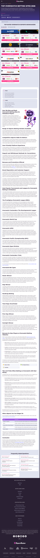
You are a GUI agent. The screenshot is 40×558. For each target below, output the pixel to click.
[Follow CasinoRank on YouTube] (21, 536)
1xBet (20, 484)
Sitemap (35, 556)
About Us (20, 518)
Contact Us (20, 520)
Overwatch (20, 491)
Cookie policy (13, 556)
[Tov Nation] (11, 548)
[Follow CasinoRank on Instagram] (16, 536)
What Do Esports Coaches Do (19, 510)
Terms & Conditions (6, 556)
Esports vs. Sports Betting (20, 508)
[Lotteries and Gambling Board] (5, 548)
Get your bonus (10, 54)
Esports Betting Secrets (20, 512)
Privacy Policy (19, 525)
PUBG (20, 494)
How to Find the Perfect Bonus (19, 506)
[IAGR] (31, 548)
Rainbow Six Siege (19, 496)
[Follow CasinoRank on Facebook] (14, 536)
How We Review (20, 522)
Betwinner (20, 483)
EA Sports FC (20, 498)
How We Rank (19, 523)
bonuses (14, 167)
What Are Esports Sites (20, 505)
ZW (19, 538)
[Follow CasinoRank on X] (19, 536)
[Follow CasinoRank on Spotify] (23, 536)
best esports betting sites (19, 442)
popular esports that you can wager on (8, 416)
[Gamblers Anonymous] (17, 548)
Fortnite (19, 493)
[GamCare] (24, 548)
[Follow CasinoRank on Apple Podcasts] (26, 536)
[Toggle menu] (2, 1)
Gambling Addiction (28, 556)
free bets (13, 166)
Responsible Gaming (20, 556)
